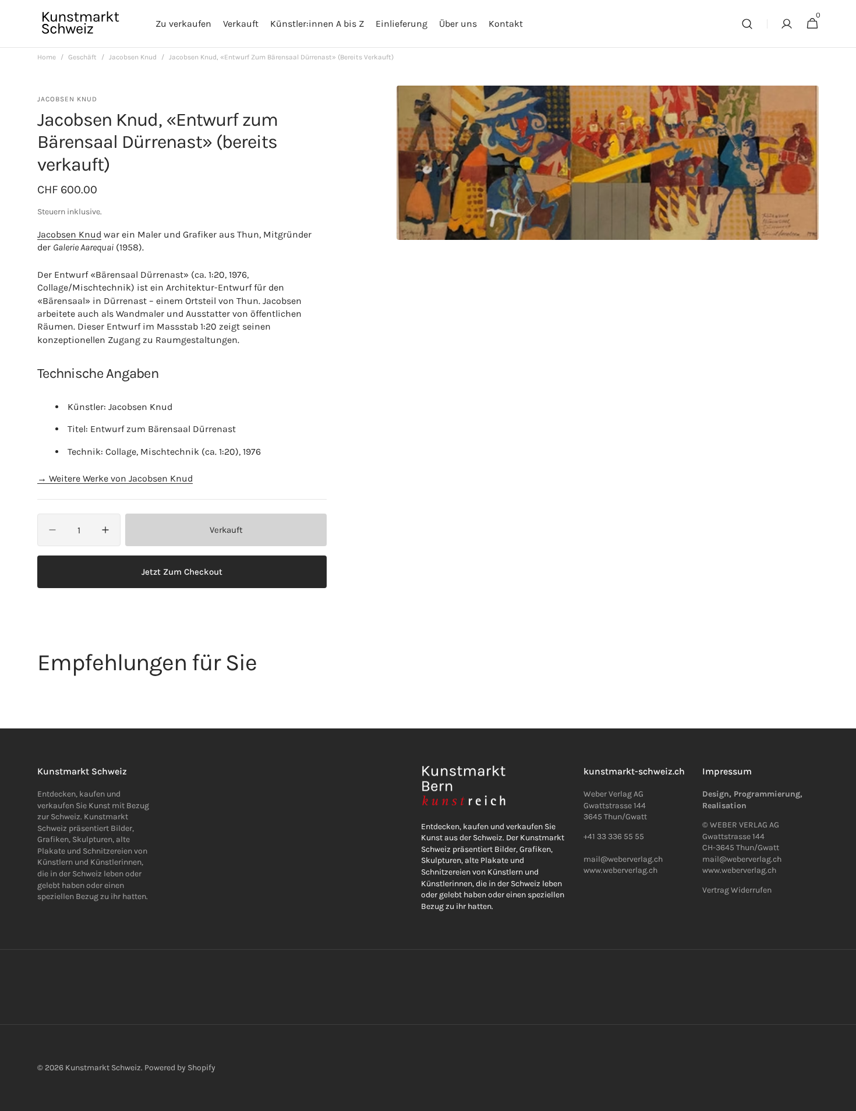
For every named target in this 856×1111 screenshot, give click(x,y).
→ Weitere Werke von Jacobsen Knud (115, 478)
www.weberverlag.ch (620, 870)
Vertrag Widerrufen (737, 890)
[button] (747, 24)
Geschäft (82, 57)
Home (46, 57)
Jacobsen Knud (133, 57)
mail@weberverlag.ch (741, 859)
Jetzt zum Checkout (182, 572)
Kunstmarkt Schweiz (103, 1068)
